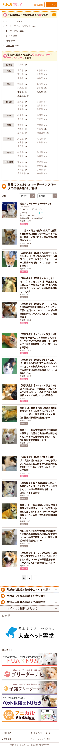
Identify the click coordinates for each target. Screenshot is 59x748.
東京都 (40, 92)
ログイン (51, 4)
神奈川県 (21, 96)
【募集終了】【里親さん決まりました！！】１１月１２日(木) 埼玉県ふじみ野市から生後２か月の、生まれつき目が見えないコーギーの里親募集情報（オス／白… (38, 285)
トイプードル (12, 31)
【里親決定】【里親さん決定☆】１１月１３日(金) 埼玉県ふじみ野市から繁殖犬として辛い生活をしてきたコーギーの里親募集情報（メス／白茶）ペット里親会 (38, 259)
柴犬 (8, 41)
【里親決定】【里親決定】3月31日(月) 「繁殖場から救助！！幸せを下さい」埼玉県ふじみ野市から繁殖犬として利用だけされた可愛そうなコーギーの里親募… (38, 464)
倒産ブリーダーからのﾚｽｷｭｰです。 (37, 203)
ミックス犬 (11, 21)
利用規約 (7, 733)
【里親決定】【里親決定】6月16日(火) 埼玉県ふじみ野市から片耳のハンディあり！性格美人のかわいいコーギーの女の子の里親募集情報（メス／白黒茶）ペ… (38, 366)
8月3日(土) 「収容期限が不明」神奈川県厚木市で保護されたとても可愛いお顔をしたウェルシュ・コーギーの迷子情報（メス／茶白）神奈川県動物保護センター (38, 511)
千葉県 (20, 92)
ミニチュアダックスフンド (18, 26)
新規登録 (38, 4)
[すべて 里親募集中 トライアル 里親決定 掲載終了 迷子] (27, 195)
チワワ (9, 36)
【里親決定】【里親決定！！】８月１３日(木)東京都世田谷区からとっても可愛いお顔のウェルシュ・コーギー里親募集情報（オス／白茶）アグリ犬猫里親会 (38, 310)
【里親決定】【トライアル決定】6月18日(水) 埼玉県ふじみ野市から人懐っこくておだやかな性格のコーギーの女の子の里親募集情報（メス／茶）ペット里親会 (38, 341)
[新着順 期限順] (47, 195)
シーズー (10, 45)
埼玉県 (40, 88)
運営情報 (7, 739)
